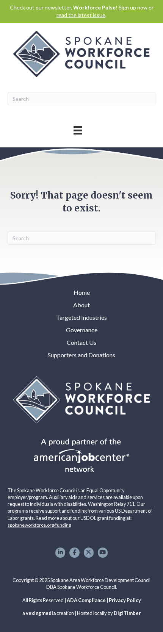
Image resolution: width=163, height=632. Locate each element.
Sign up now (133, 7)
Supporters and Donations (81, 354)
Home (82, 292)
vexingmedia (41, 613)
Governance (81, 329)
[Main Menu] (77, 130)
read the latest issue (80, 15)
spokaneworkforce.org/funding (39, 525)
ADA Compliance (86, 600)
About (81, 304)
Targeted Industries (81, 317)
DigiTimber (127, 613)
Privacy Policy (125, 600)
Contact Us (81, 342)
